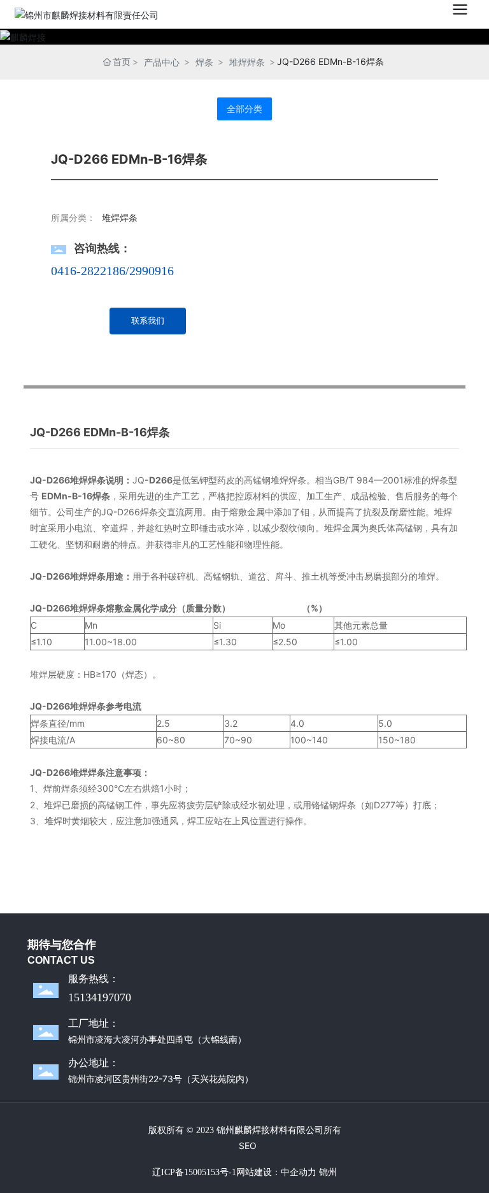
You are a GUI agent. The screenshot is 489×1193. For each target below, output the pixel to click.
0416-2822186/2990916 (112, 271)
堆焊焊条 (247, 62)
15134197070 (99, 997)
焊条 (204, 62)
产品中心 (162, 62)
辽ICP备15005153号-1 (194, 1172)
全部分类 (244, 109)
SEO (248, 1145)
